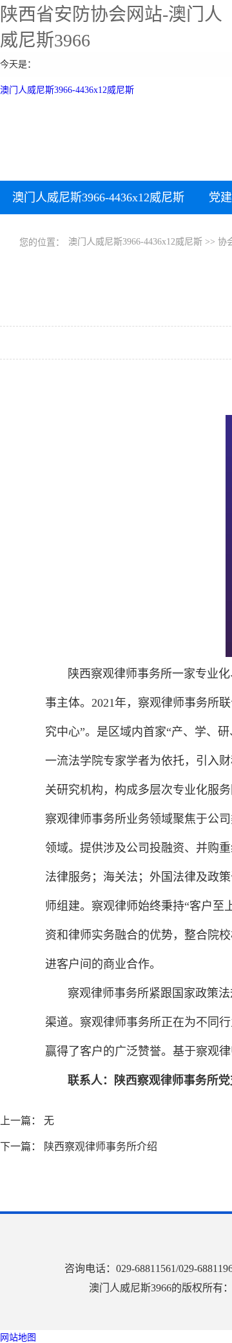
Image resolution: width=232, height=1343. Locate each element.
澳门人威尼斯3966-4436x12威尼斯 (67, 90)
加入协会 (106, 231)
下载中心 (35, 231)
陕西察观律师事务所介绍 (100, 1146)
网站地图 (18, 1337)
